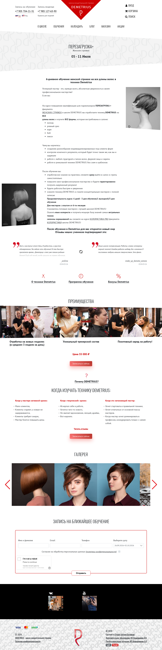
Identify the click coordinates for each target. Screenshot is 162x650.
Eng (26, 15)
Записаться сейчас (81, 363)
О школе (42, 26)
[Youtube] (89, 603)
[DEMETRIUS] (78, 638)
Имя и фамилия (25, 540)
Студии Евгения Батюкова (125, 634)
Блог (92, 26)
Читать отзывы (81, 428)
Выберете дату (120, 540)
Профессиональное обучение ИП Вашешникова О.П (126, 641)
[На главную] (81, 10)
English (108, 645)
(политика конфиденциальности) (101, 551)
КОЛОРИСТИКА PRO (99, 219)
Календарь (77, 26)
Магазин (106, 26)
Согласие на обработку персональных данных (79, 551)
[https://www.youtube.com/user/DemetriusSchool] (84, 593)
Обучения (58, 26)
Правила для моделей (46, 15)
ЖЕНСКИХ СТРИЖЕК (52, 112)
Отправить (81, 573)
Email (52, 540)
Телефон (86, 540)
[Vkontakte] (55, 603)
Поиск (131, 16)
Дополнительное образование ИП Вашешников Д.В (126, 637)
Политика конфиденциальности (27, 641)
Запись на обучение (25, 6)
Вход (131, 5)
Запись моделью (46, 6)
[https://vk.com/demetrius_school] (51, 593)
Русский (115, 645)
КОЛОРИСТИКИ (54, 222)
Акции (120, 26)
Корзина (132, 11)
